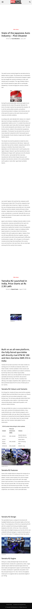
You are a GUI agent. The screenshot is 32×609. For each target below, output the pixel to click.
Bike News (16, 29)
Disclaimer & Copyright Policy (19, 604)
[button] (30, 2)
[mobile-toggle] (2, 2)
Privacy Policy (9, 604)
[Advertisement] (16, 14)
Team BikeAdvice (15, 38)
